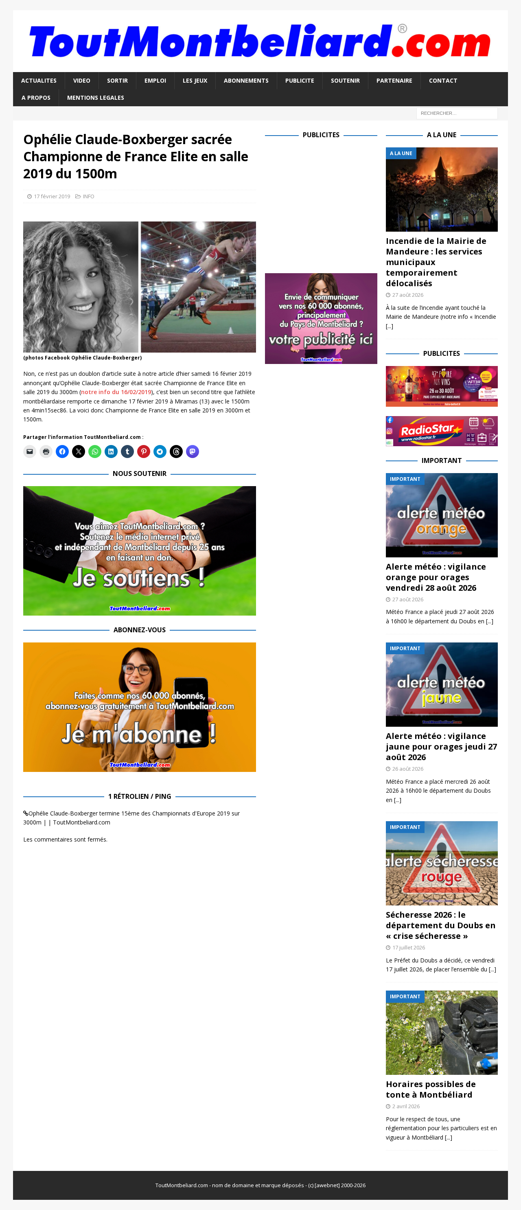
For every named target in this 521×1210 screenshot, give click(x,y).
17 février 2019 (52, 196)
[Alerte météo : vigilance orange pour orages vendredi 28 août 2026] (442, 515)
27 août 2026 (407, 294)
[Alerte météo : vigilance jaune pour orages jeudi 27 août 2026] (442, 684)
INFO (88, 196)
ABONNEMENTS (246, 80)
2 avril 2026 (406, 1106)
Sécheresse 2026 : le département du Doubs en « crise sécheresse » (441, 925)
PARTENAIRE (394, 80)
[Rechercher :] (457, 113)
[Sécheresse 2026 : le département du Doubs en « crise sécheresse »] (442, 863)
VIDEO (81, 80)
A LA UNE (441, 134)
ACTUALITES (39, 80)
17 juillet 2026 (408, 947)
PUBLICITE (299, 80)
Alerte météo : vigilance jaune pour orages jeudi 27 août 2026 (441, 746)
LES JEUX (195, 80)
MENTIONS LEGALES (95, 97)
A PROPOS (36, 97)
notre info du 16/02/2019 (116, 392)
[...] (389, 326)
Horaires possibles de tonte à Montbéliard (431, 1089)
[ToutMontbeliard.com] (260, 67)
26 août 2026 (407, 768)
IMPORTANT (442, 460)
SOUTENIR (345, 80)
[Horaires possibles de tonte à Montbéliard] (442, 1033)
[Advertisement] (333, 204)
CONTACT (443, 80)
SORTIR (117, 80)
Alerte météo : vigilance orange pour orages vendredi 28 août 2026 (436, 577)
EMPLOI (155, 80)
